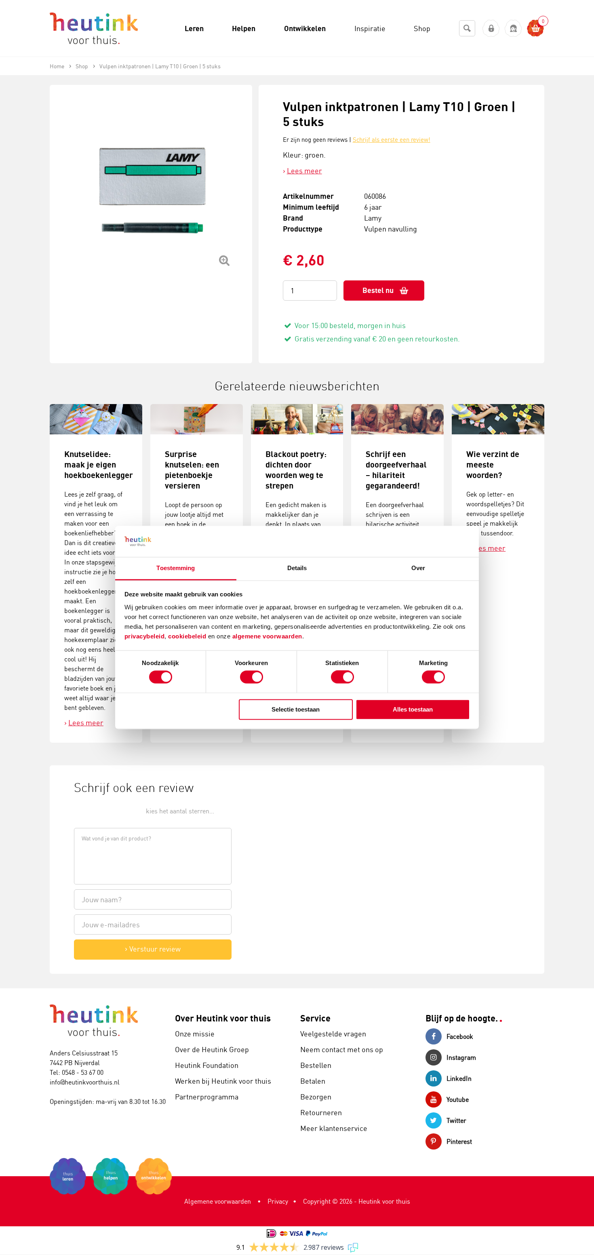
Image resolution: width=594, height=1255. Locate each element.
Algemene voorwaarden (217, 1201)
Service (315, 1018)
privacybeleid (144, 636)
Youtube (458, 1099)
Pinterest (459, 1141)
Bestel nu (378, 290)
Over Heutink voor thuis (223, 1018)
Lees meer (304, 170)
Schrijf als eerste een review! (391, 139)
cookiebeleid (188, 636)
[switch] (251, 677)
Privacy (278, 1201)
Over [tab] (418, 567)
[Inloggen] (491, 28)
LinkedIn (459, 1078)
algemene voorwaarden (267, 636)
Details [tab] (297, 567)
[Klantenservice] (513, 28)
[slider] (101, 810)
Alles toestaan (413, 709)
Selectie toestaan (296, 709)
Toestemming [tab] (175, 567)
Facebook (460, 1036)
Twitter (456, 1120)
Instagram (461, 1057)
